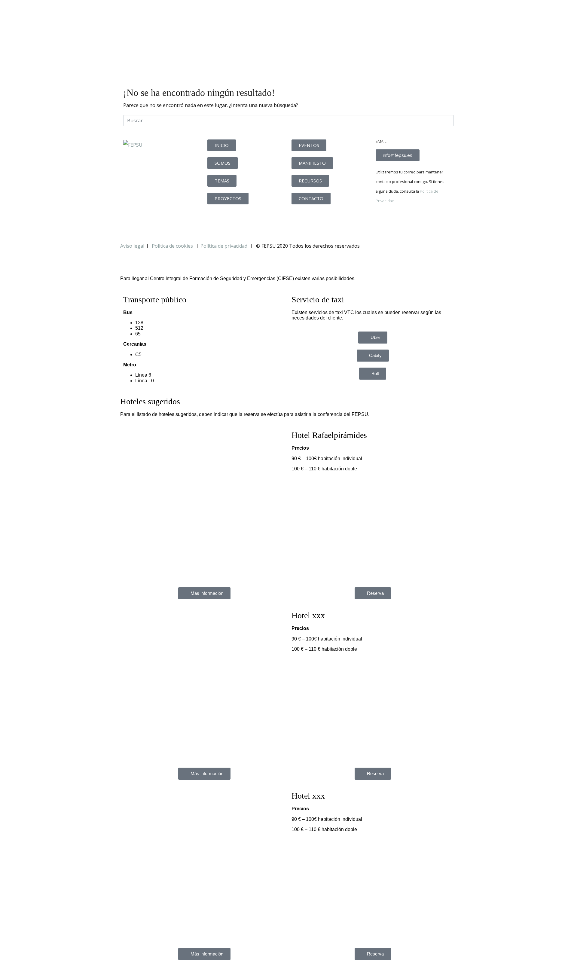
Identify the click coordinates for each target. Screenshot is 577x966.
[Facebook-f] (383, 221)
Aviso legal (132, 246)
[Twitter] (399, 221)
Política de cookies (173, 246)
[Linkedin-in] (415, 221)
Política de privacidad (223, 246)
